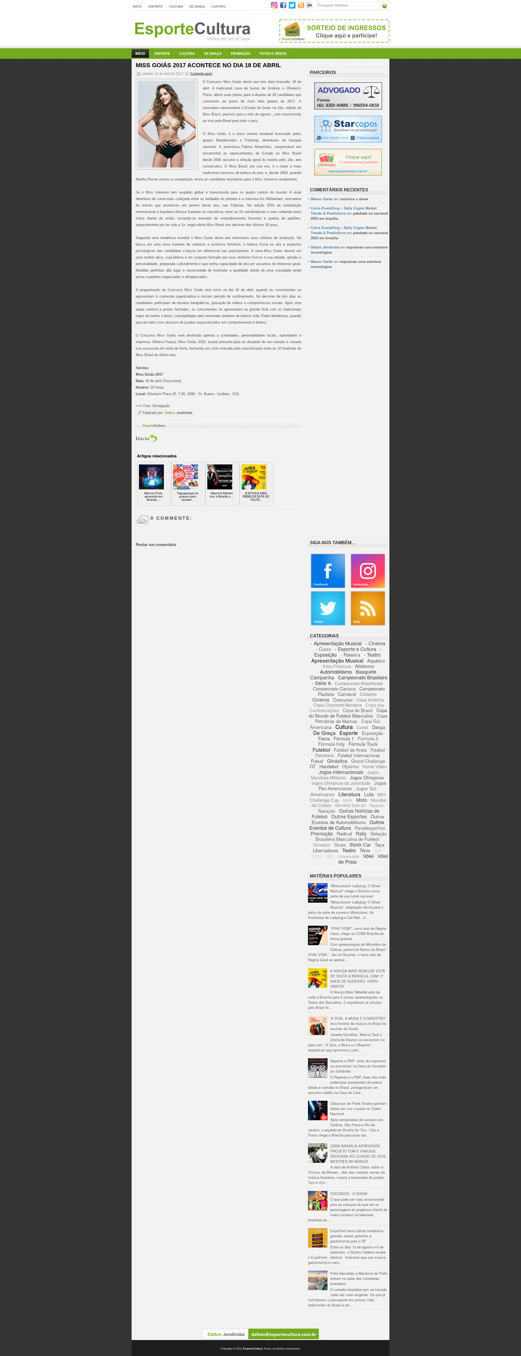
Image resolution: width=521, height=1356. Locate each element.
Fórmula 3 (368, 738)
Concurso (342, 699)
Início (137, 6)
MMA (347, 800)
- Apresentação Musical (336, 643)
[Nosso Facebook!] (328, 587)
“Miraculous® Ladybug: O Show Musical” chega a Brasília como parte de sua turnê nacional (355, 891)
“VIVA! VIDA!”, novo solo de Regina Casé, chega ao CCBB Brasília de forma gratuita (358, 933)
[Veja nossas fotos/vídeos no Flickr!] (310, 7)
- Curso (323, 648)
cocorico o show (354, 198)
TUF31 (316, 856)
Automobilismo (336, 671)
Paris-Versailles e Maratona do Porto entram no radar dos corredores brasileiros (358, 1278)
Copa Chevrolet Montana (337, 705)
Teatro (349, 850)
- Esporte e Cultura (355, 648)
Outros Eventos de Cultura (346, 824)
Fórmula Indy (331, 743)
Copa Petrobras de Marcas (351, 718)
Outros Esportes (349, 816)
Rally (361, 833)
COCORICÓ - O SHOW (348, 1193)
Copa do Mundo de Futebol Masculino (348, 713)
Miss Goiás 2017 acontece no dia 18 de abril (208, 65)
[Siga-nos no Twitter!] (293, 7)
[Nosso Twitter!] (328, 624)
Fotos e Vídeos (273, 53)
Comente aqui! (201, 74)
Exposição (372, 732)
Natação (326, 810)
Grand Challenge (368, 760)
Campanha (322, 677)
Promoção (240, 53)
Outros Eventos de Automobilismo (348, 819)
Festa (324, 738)
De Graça (197, 6)
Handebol (328, 766)
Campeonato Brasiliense (359, 683)
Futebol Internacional (359, 755)
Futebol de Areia (350, 749)
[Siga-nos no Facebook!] (284, 7)
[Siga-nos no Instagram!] (275, 7)
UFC (330, 856)
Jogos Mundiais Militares (345, 775)
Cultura (176, 6)
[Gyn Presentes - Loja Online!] (348, 174)
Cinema (320, 699)
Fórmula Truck (363, 743)
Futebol (321, 749)
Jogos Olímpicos (367, 777)
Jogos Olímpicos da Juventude (340, 783)
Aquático (376, 660)
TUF (378, 850)
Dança (378, 727)
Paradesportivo (370, 827)
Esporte (155, 6)
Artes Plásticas (336, 666)
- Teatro (372, 654)
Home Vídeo (375, 766)
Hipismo (350, 766)
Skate (340, 844)
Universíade (348, 856)
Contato (218, 6)
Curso (362, 727)
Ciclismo (368, 694)
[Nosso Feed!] (368, 624)
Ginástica (337, 760)
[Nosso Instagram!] (368, 587)
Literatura (349, 794)
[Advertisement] (348, 358)
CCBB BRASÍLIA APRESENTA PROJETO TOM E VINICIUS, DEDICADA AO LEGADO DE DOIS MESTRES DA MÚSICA (358, 1153)
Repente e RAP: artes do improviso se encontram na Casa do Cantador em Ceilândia (358, 1066)
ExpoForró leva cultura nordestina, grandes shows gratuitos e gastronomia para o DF (357, 1236)
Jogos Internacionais (341, 771)
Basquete (366, 671)
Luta (369, 794)
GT (313, 766)
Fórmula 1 (343, 738)
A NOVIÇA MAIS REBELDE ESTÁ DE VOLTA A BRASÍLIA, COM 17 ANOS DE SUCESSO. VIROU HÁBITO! (357, 978)
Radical (344, 833)
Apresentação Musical (337, 660)
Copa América (370, 700)
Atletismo (364, 666)
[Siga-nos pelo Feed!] (302, 7)
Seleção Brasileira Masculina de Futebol (351, 836)
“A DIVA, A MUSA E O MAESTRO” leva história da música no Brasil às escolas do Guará (358, 1023)
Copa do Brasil (358, 710)
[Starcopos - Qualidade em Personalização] (348, 141)
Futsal (317, 760)
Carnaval (347, 693)
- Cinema (375, 643)
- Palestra (350, 654)
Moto (361, 799)
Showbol (321, 845)
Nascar (376, 805)
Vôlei (368, 855)
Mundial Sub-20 (350, 805)
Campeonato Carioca (334, 688)
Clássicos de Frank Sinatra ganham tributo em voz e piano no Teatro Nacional (358, 1108)
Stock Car (360, 844)
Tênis (365, 850)
